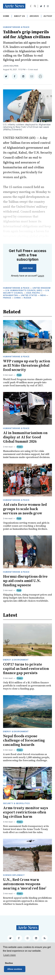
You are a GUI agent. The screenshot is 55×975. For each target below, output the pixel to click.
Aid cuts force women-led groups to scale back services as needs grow (25, 509)
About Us (19, 16)
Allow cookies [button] (14, 969)
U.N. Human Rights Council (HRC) (24, 290)
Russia (27, 298)
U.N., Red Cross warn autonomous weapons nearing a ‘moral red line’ (24, 884)
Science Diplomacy (14, 875)
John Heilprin (10, 66)
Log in (41, 275)
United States (29, 295)
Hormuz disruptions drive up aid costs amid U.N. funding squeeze (25, 580)
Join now (27, 268)
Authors (49, 16)
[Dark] (31, 6)
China (17, 298)
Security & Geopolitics (16, 803)
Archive (34, 16)
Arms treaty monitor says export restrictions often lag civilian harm (25, 812)
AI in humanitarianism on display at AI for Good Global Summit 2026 (25, 437)
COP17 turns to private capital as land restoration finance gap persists (26, 668)
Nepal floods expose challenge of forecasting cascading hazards (24, 740)
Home (6, 16)
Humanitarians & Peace (16, 27)
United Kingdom (42, 288)
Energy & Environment (16, 660)
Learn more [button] (9, 955)
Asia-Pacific (33, 293)
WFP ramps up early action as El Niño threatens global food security (26, 365)
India (43, 295)
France (7, 298)
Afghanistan (10, 295)
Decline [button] (9, 963)
